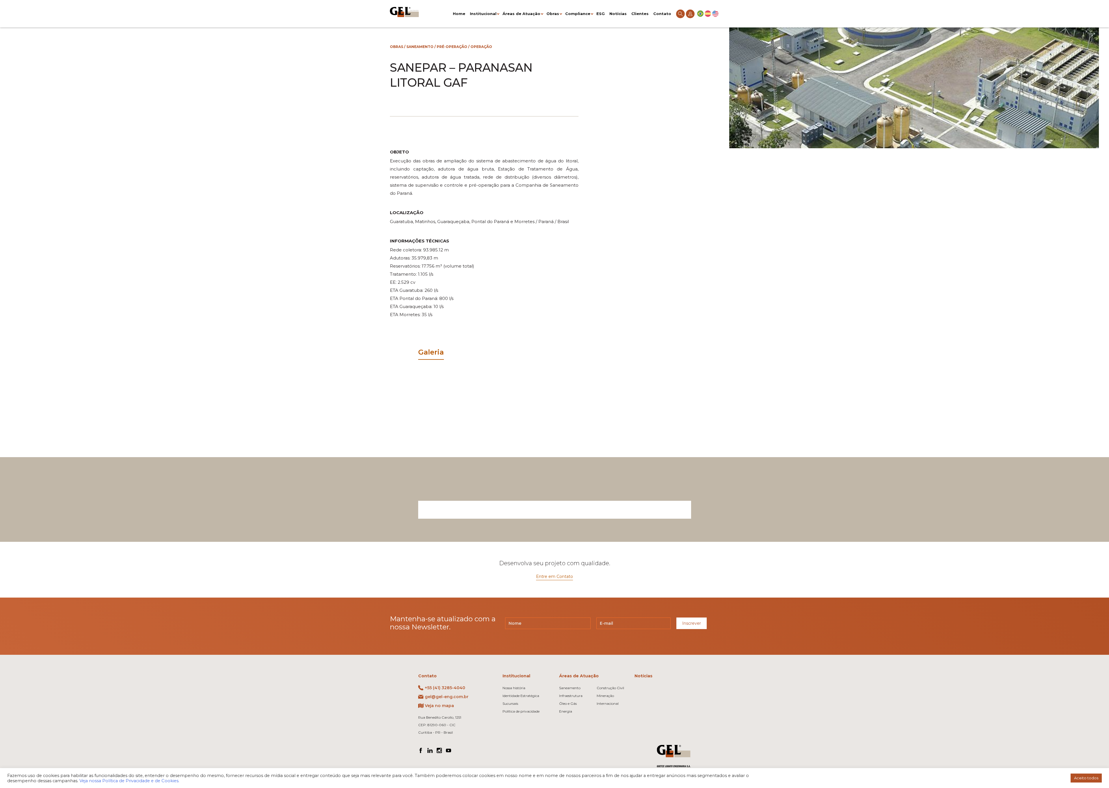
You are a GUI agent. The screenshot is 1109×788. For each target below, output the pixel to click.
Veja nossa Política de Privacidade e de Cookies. (129, 780)
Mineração (605, 696)
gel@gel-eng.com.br (446, 696)
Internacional (608, 703)
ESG (600, 13)
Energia (565, 711)
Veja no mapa (439, 705)
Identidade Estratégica (521, 696)
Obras (552, 13)
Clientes (640, 13)
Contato (662, 13)
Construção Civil (610, 688)
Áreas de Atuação (521, 13)
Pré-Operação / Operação (464, 47)
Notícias (618, 13)
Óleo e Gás (568, 703)
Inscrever (691, 623)
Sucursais (510, 703)
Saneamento (419, 47)
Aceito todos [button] (1086, 778)
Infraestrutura (571, 696)
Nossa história (514, 688)
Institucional (483, 13)
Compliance (577, 13)
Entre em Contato (554, 576)
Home (459, 13)
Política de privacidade (521, 711)
